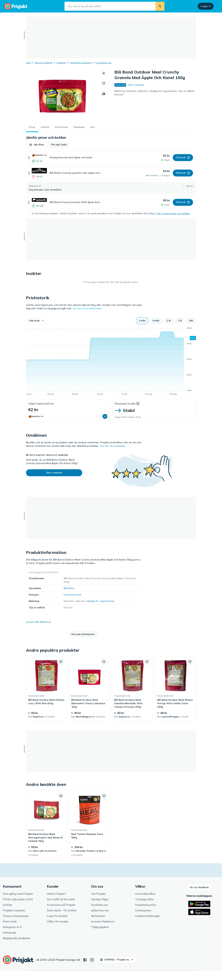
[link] (46, 688)
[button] (104, 73)
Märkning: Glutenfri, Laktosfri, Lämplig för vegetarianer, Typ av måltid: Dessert (154, 92)
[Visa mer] (29, 158)
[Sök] (159, 6)
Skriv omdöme (136, 84)
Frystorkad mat (103, 62)
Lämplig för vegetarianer (100, 601)
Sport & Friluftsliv (44, 62)
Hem (28, 62)
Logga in (205, 6)
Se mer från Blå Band (38, 622)
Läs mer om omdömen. (113, 445)
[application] (111, 361)
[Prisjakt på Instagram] (92, 959)
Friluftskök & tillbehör (81, 62)
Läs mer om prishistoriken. (88, 308)
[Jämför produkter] (104, 94)
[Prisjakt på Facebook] (85, 959)
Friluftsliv (61, 62)
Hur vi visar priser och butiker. (173, 213)
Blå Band (69, 588)
